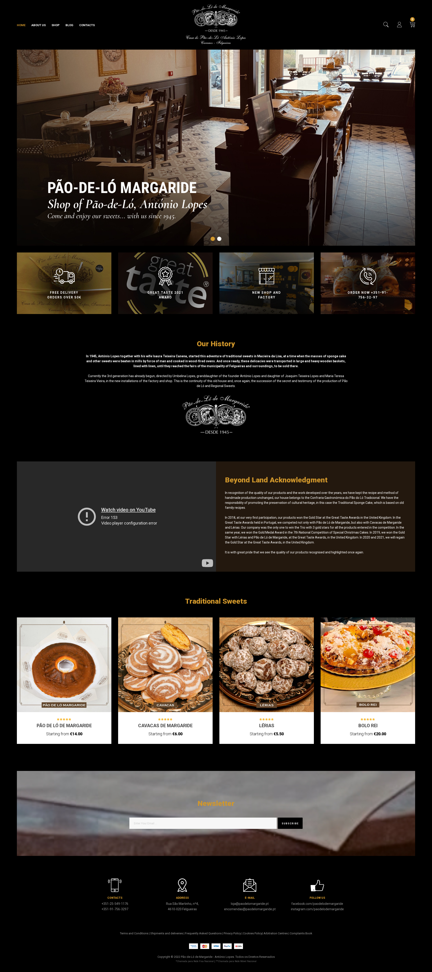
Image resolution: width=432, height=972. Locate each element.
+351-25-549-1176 (114, 904)
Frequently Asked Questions (203, 933)
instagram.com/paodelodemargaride (317, 909)
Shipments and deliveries (166, 933)
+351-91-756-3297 (114, 909)
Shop (56, 25)
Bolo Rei (368, 725)
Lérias (266, 725)
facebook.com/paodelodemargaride (317, 904)
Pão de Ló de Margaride (64, 725)
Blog (69, 25)
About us (38, 25)
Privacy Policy (232, 933)
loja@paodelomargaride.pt (250, 904)
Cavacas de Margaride (165, 725)
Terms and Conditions (134, 933)
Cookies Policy (252, 933)
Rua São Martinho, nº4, (182, 904)
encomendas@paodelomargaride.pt (250, 909)
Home (21, 25)
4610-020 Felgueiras (182, 909)
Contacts (87, 25)
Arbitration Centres (275, 933)
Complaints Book (301, 933)
